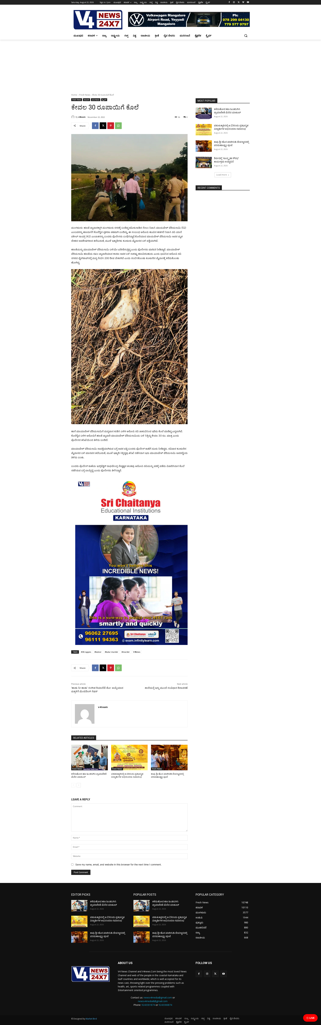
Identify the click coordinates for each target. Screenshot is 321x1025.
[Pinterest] (110, 125)
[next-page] (79, 785)
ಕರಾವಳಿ (86, 99)
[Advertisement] (160, 64)
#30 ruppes (86, 652)
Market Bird (91, 1018)
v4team (81, 117)
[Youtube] (248, 2)
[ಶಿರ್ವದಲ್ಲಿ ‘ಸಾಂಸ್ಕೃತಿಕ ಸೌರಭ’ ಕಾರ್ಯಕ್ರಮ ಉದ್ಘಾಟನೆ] (204, 162)
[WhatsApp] (118, 125)
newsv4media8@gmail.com (153, 1001)
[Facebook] (229, 2)
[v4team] (73, 117)
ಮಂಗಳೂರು (95, 99)
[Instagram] (234, 2)
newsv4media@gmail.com (158, 997)
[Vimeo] (243, 2)
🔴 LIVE (310, 1017)
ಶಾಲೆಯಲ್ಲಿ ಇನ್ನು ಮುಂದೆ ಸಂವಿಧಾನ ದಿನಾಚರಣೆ (166, 687)
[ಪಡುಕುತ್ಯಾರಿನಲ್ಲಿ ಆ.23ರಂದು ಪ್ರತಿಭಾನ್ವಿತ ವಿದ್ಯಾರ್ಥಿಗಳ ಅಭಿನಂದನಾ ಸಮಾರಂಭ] (129, 757)
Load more (221, 174)
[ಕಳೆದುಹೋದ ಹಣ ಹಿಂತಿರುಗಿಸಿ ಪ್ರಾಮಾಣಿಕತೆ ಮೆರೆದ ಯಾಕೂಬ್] (89, 757)
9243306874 (165, 1004)
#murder (126, 652)
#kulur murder (111, 652)
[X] (239, 2)
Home (74, 94)
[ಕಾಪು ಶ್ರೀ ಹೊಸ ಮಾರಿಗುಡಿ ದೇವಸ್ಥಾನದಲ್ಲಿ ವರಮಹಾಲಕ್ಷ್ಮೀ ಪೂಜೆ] (169, 757)
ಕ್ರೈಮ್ (104, 99)
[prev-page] (73, 785)
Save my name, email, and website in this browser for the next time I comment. (118, 864)
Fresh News (84, 94)
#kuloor (97, 652)
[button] (246, 36)
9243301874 (148, 1004)
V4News (136, 652)
